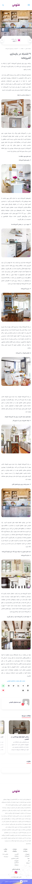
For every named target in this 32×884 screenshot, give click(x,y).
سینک (27, 863)
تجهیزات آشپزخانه (27, 855)
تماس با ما (5, 854)
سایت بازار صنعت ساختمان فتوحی (16, 681)
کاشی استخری (15, 858)
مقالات (21, 48)
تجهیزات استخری (16, 862)
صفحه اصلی (28, 48)
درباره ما (6, 856)
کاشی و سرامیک (16, 855)
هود (28, 858)
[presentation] (30, 40)
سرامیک (16, 865)
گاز (28, 861)
